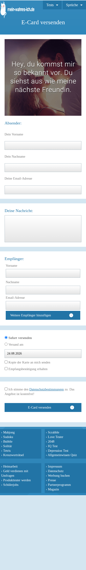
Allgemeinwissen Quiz (62, 455)
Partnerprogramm (59, 485)
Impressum (55, 466)
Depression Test (58, 450)
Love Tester (55, 437)
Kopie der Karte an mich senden (29, 362)
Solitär (7, 446)
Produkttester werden (17, 480)
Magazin (53, 489)
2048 (51, 441)
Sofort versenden (20, 338)
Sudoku (8, 437)
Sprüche (72, 5)
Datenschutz (56, 471)
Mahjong (9, 432)
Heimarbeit (10, 466)
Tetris (7, 450)
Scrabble (53, 432)
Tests (50, 5)
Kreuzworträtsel (13, 455)
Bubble (7, 441)
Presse (52, 480)
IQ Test (53, 446)
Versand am (15, 344)
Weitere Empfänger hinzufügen (30, 315)
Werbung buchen (59, 475)
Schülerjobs (10, 485)
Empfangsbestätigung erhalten (27, 369)
